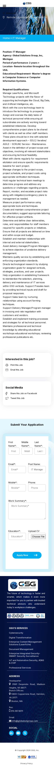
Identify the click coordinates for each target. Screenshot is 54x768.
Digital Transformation (20, 637)
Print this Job (16, 365)
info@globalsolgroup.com (25, 721)
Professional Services (20, 667)
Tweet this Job (17, 398)
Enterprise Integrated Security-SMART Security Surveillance (24, 654)
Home (6, 38)
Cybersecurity (16, 632)
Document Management (21, 649)
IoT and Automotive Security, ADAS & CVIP (26, 661)
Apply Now (22, 555)
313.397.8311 (17, 711)
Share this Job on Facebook (23, 393)
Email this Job (16, 369)
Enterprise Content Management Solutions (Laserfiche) (25, 643)
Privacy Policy (26, 763)
